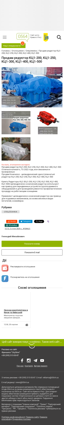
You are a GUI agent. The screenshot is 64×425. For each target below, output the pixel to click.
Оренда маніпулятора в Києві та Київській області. (16, 312)
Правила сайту (32, 417)
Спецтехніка (10, 212)
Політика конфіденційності (13, 417)
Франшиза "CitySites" (11, 352)
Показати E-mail (32, 252)
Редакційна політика (21, 419)
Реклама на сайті (9, 349)
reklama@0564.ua (51, 378)
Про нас (20, 366)
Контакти (29, 366)
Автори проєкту (40, 366)
